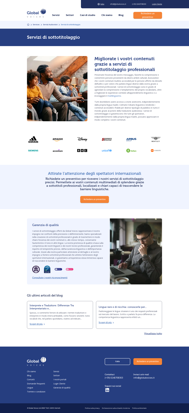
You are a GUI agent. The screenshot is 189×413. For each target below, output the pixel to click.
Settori (56, 375)
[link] (82, 151)
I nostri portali (59, 379)
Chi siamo (31, 371)
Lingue (30, 387)
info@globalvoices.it (144, 377)
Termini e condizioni (36, 391)
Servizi (56, 371)
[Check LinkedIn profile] (107, 390)
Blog (29, 375)
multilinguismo (114, 96)
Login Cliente (59, 383)
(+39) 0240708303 (114, 377)
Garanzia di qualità (61, 387)
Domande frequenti (36, 383)
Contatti (31, 379)
